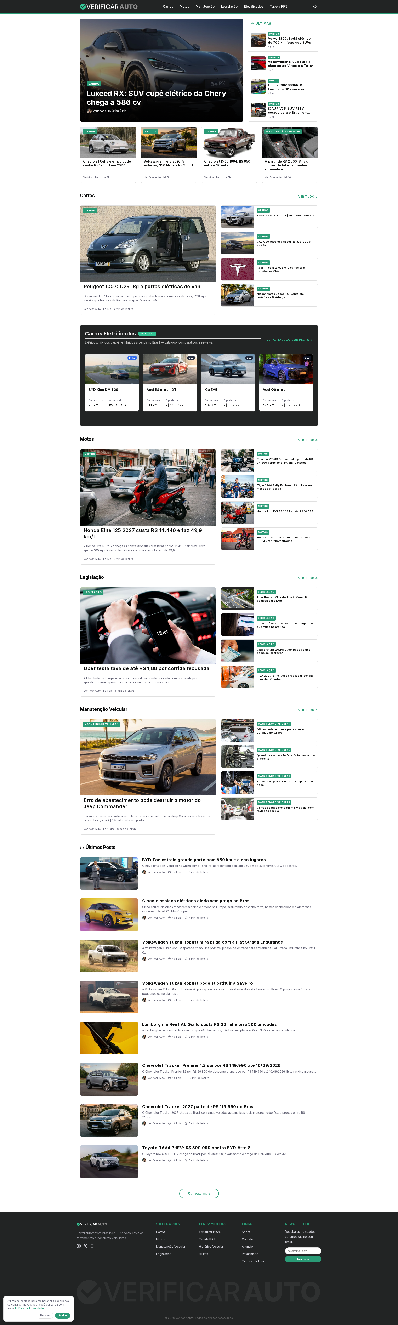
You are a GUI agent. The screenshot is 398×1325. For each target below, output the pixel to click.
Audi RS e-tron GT (161, 389)
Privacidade (250, 1254)
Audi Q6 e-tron (275, 389)
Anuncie (247, 1246)
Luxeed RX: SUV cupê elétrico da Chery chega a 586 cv (156, 98)
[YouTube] (92, 1247)
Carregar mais (199, 1193)
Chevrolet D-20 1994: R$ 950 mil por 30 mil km (227, 163)
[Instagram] (79, 1247)
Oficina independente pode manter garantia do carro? (281, 730)
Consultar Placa (210, 1232)
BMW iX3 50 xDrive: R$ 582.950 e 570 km (285, 215)
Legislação (229, 7)
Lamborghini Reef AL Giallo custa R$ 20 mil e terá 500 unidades (209, 1024)
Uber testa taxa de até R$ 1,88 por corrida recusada (146, 668)
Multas (203, 1254)
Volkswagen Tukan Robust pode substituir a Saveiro (197, 983)
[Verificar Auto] (109, 7)
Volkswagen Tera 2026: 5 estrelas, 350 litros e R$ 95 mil (168, 163)
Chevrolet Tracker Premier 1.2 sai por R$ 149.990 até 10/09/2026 (211, 1065)
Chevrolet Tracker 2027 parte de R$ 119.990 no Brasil (199, 1106)
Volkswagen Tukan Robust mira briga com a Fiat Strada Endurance (212, 942)
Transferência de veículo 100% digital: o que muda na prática (285, 625)
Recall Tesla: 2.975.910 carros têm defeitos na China (281, 269)
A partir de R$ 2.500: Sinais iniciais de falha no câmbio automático (286, 165)
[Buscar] (315, 7)
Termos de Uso (253, 1261)
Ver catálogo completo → (289, 339)
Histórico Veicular (211, 1246)
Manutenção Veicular (283, 131)
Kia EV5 (211, 389)
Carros (168, 7)
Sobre (246, 1232)
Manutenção (205, 7)
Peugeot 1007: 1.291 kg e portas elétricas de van (142, 286)
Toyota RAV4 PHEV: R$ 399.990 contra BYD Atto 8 (196, 1147)
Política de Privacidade (29, 1308)
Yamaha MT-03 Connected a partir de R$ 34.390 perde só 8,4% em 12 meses (285, 460)
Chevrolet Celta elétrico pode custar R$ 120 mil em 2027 (107, 163)
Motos (184, 7)
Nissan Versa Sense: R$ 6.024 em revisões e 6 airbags (280, 295)
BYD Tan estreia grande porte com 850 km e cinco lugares (204, 859)
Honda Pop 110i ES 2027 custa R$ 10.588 (285, 511)
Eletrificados (253, 7)
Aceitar (62, 1315)
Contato (247, 1239)
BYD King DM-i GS (103, 389)
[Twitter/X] (85, 1247)
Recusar (45, 1315)
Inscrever (303, 1259)
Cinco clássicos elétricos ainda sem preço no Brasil (197, 900)
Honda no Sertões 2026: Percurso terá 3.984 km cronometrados (284, 539)
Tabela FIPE (279, 7)
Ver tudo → (308, 196)
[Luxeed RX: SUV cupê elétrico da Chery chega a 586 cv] (161, 70)
